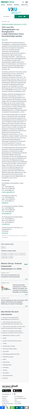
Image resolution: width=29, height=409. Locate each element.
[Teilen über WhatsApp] (12, 407)
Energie (11, 254)
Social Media (17, 403)
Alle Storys (6, 16)
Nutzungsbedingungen (20, 398)
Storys (3, 4)
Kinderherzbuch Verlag (9, 346)
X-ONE (4, 343)
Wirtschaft (4, 257)
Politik (10, 257)
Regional (16, 4)
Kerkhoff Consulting (8, 356)
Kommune (22, 254)
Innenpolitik (6, 372)
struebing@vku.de (6, 213)
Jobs (15, 400)
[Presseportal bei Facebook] (10, 394)
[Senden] (26, 407)
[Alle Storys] (14, 13)
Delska (4, 338)
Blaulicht (9, 4)
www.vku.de (5, 233)
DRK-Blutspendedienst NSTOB (11, 354)
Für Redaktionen (18, 396)
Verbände (4, 254)
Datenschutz (5, 401)
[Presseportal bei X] (12, 394)
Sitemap (4, 405)
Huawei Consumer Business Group (12, 340)
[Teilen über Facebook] (2, 407)
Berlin (3, 39)
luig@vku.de (5, 202)
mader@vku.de (6, 224)
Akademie (4, 400)
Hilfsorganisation (7, 364)
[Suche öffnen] (23, 2)
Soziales (5, 370)
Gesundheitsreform (8, 375)
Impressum (5, 396)
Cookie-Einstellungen (7, 403)
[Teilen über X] (7, 407)
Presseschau (6, 362)
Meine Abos (24, 4)
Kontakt (4, 398)
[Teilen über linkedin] (21, 407)
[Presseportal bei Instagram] (14, 394)
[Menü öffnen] (26, 2)
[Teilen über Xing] (16, 407)
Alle (25, 264)
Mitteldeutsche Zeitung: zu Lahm (11, 335)
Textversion (17, 401)
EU (16, 254)
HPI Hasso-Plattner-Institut (10, 348)
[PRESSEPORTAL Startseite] (7, 2)
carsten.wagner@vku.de (8, 192)
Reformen (5, 378)
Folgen (20, 16)
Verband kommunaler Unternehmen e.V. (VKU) (14, 24)
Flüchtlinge (6, 367)
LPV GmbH (6, 351)
